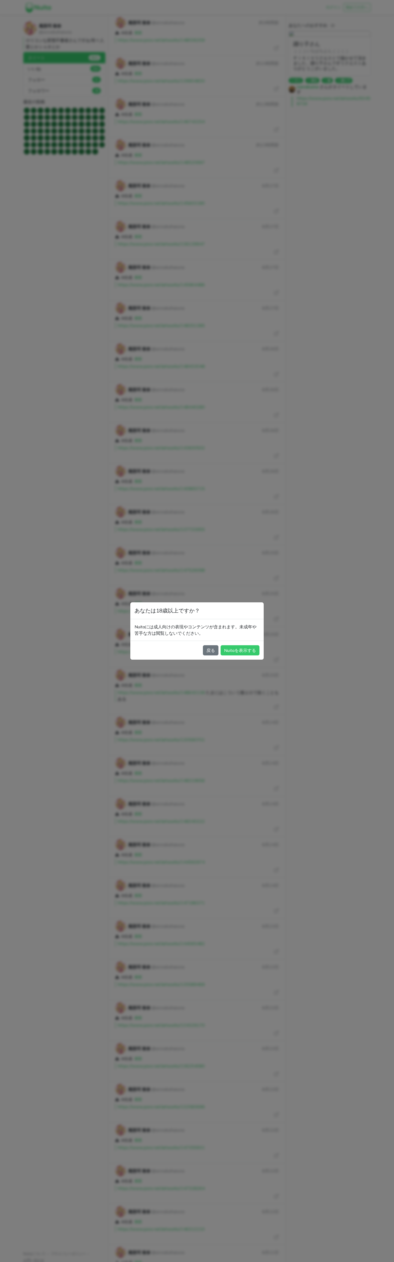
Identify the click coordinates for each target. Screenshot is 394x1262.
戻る (210, 650)
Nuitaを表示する (240, 650)
